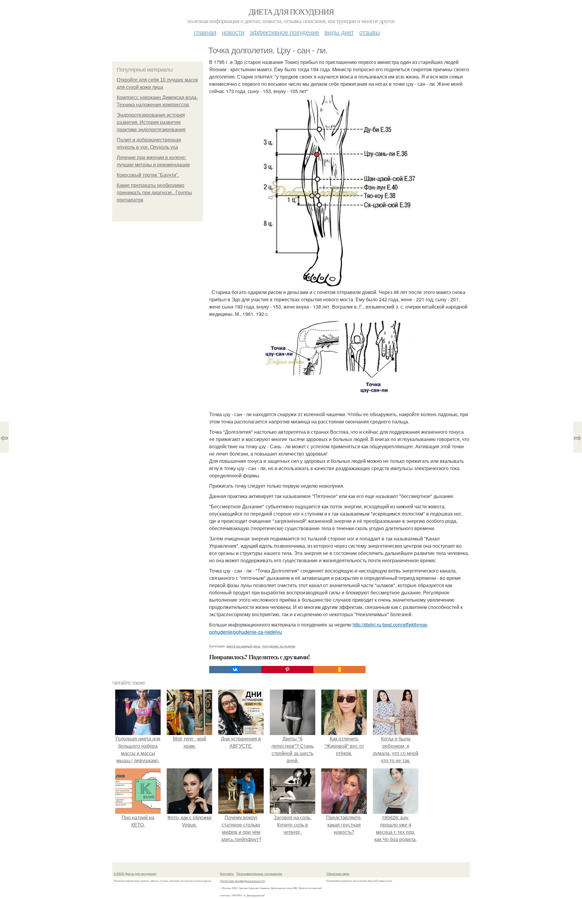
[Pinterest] (287, 669)
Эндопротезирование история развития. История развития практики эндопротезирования (151, 122)
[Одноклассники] (339, 669)
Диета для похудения (291, 11)
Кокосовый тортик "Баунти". (148, 175)
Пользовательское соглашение (259, 873)
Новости (233, 32)
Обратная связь (338, 873)
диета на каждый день (243, 645)
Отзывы (369, 32)
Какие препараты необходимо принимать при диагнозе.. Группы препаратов (154, 192)
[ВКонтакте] (235, 669)
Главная (205, 32)
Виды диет (339, 32)
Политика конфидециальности (242, 881)
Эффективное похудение (284, 32)
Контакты (227, 873)
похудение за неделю (278, 645)
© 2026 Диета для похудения (135, 873)
